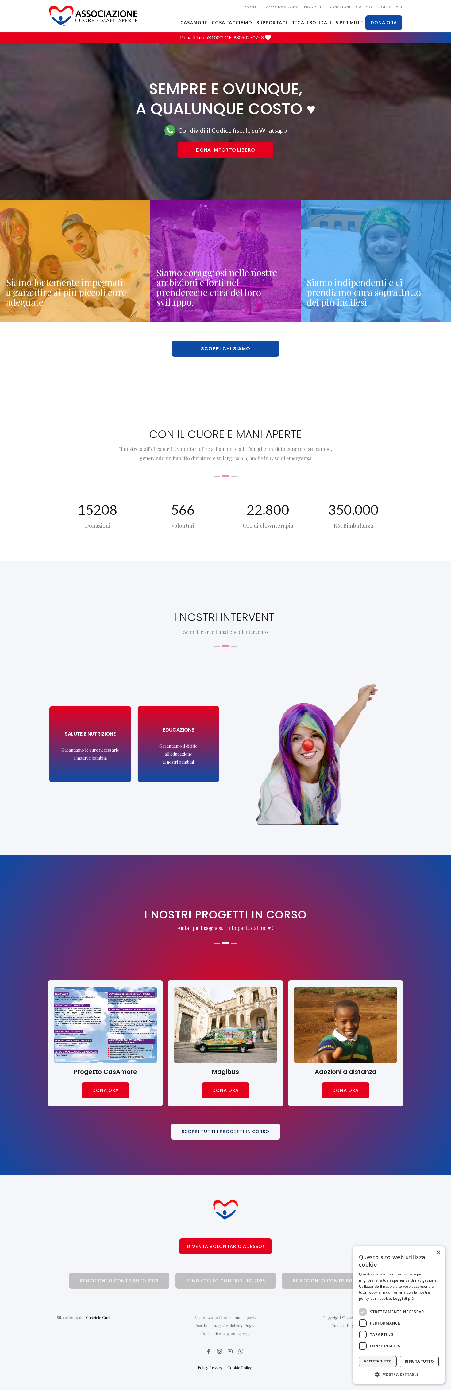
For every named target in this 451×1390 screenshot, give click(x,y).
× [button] (438, 1252)
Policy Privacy (210, 1367)
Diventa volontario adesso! (225, 1246)
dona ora (384, 22)
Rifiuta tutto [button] (419, 1361)
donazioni (339, 7)
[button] (399, 1374)
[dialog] (399, 1315)
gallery (364, 7)
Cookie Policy (239, 1367)
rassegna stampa (281, 7)
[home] (93, 15)
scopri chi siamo (225, 348)
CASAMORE (193, 22)
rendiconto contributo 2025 (225, 1280)
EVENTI (251, 7)
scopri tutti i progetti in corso (225, 1131)
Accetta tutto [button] (378, 1361)
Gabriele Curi (98, 1317)
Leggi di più (403, 1298)
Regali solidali (311, 22)
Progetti (313, 7)
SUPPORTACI (271, 22)
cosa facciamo (232, 22)
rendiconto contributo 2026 (332, 1280)
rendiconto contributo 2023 (119, 1280)
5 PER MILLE (349, 22)
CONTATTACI (390, 7)
